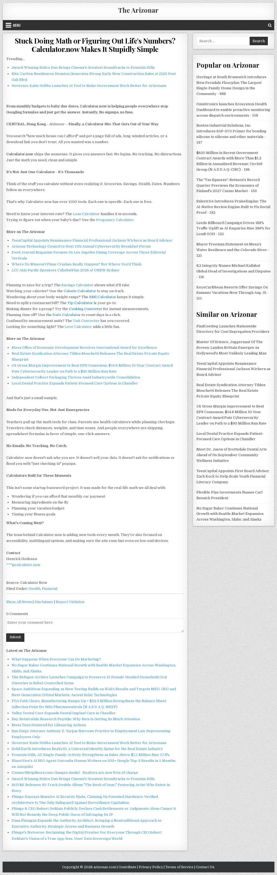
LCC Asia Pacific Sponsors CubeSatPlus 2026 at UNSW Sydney (66, 270)
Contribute (127, 867)
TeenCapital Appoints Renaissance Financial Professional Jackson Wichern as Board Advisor (92, 240)
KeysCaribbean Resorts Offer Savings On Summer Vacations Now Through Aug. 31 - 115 (232, 293)
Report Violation (70, 602)
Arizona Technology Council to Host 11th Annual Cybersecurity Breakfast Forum (81, 246)
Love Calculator (78, 327)
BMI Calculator (102, 297)
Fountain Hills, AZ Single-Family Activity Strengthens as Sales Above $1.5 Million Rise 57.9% (91, 755)
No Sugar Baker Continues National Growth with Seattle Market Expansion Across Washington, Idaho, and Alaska (229, 514)
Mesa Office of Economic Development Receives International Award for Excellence (84, 348)
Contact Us (205, 867)
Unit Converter (86, 321)
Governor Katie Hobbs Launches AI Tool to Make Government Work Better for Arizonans (89, 86)
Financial (49, 589)
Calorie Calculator (80, 291)
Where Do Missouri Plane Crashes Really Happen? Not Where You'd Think (76, 264)
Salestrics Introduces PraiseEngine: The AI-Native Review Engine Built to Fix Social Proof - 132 (233, 207)
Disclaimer (43, 602)
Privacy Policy (151, 867)
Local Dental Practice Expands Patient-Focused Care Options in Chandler (75, 383)
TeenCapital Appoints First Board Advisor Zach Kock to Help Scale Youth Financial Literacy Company (232, 476)
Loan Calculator (86, 214)
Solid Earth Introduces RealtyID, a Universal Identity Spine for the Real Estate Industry (87, 749)
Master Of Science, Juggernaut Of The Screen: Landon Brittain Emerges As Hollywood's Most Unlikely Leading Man (231, 347)
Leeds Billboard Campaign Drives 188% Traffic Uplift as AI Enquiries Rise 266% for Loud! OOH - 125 (233, 228)
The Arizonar (138, 10)
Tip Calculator (80, 303)
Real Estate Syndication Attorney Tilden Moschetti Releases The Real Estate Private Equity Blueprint (230, 390)
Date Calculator (66, 315)
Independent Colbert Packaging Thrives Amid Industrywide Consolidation (76, 377)
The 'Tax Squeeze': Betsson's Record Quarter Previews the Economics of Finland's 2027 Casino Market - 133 (228, 185)
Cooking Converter (85, 309)
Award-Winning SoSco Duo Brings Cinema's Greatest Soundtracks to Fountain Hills (83, 67)
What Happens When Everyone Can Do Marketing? (56, 659)
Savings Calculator (77, 285)
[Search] (270, 25)
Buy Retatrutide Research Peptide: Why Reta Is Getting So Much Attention (76, 719)
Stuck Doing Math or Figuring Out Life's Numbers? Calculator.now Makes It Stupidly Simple (95, 45)
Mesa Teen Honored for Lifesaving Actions (49, 725)
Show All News (19, 602)
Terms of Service (179, 867)
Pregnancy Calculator (115, 220)
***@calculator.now (23, 565)
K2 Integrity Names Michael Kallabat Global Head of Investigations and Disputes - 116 (233, 271)
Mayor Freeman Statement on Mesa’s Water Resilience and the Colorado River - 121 (232, 250)
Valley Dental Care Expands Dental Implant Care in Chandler (64, 713)
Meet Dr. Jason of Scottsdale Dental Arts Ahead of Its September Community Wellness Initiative (231, 455)
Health (34, 589)
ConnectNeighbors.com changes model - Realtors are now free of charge (75, 773)
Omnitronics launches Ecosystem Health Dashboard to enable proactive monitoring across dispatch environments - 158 (233, 109)
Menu (17, 25)
